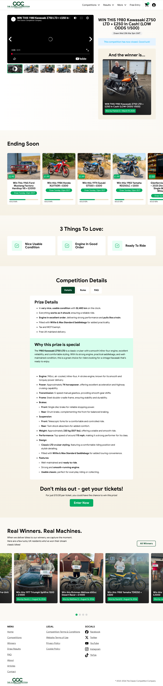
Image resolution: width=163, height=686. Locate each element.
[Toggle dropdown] (98, 5)
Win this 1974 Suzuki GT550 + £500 (94, 184)
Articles (11, 666)
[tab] (68, 290)
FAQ (9, 654)
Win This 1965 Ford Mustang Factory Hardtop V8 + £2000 (24, 185)
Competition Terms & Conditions (63, 631)
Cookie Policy (53, 648)
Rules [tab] (83, 290)
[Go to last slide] (10, 39)
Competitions (14, 637)
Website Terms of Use (57, 637)
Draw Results (14, 648)
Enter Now (81, 503)
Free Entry (135, 5)
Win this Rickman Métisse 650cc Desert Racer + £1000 (79, 593)
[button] (31, 68)
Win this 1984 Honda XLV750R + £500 (59, 184)
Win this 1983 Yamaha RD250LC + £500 (129, 184)
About (10, 660)
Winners (11, 643)
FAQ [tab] (96, 290)
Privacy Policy (53, 643)
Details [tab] (68, 290)
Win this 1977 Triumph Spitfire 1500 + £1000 (35, 593)
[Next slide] (90, 39)
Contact (11, 671)
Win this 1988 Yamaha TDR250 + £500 (124, 593)
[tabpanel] (81, 388)
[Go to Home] (18, 5)
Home (10, 631)
